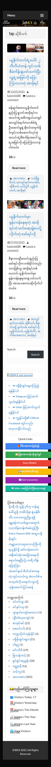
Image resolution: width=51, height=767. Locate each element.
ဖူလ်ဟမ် (22, 327)
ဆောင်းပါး (19, 628)
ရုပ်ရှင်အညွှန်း (21, 660)
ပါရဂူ (16, 644)
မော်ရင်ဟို (33, 327)
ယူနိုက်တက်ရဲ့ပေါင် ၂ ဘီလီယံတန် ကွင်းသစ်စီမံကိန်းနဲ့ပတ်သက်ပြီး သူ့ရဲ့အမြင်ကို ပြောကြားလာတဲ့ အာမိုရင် (25, 71)
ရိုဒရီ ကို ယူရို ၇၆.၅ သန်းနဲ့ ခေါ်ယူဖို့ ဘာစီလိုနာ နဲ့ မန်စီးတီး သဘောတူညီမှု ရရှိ (24, 512)
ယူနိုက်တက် (16, 331)
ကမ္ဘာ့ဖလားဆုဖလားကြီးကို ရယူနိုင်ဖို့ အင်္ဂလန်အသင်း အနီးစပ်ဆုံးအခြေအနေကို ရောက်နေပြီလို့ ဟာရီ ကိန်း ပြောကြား (25, 554)
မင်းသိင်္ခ (18, 650)
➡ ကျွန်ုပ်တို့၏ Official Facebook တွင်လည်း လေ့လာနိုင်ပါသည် (24, 423)
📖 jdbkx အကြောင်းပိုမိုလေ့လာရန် (28, 488)
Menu (11, 15)
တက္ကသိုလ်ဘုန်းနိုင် (24, 633)
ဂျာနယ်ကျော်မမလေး (25, 612)
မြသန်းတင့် (19, 655)
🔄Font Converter (28, 480)
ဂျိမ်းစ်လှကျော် (21, 617)
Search (11, 349)
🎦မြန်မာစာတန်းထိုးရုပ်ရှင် (28, 454)
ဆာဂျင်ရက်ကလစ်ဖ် (27, 182)
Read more (19, 168)
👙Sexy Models (28, 463)
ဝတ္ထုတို (17, 666)
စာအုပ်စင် (18, 623)
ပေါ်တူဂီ (24, 186)
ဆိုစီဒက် (14, 186)
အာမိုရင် (21, 190)
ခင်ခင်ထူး (18, 601)
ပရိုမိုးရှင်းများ (21, 639)
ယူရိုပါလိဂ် (30, 331)
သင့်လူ (17, 671)
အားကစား (19, 178)
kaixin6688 (14, 95)
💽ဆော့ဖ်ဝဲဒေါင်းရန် (28, 471)
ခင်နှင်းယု (18, 607)
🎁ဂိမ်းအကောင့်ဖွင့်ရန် (28, 446)
